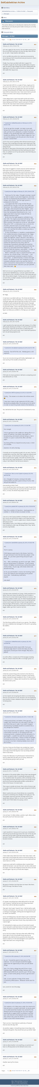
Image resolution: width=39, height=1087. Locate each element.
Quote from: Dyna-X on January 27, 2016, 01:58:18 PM (18, 1002)
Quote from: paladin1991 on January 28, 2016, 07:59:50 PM (20, 506)
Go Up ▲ (25, 1081)
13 (25, 39)
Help (12, 1081)
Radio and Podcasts (9, 44)
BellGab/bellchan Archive (13, 2)
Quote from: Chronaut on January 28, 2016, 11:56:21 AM (19, 717)
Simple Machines (23, 1082)
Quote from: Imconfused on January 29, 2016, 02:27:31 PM (19, 348)
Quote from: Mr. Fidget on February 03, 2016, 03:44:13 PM (19, 191)
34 (28, 39)
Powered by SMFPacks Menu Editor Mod (19, 1085)
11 (21, 39)
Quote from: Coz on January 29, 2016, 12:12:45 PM (17, 425)
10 (19, 39)
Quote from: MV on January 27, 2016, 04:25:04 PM (17, 956)
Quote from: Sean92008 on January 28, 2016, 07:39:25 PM (19, 542)
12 (23, 39)
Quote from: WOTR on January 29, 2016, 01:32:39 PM (18, 392)
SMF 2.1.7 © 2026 (16, 1082)
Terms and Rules (18, 1081)
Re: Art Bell (19, 44)
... (27, 39)
